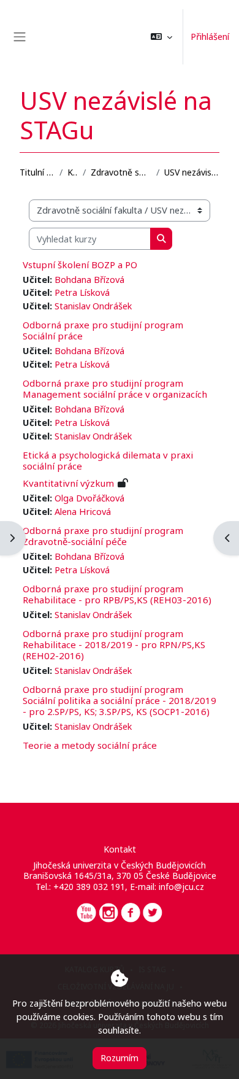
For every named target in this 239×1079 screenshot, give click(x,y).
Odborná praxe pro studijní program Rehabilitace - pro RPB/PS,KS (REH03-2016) (117, 594)
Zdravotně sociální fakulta (121, 172)
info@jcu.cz (181, 886)
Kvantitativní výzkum (68, 483)
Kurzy (72, 172)
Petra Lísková (82, 292)
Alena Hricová (83, 511)
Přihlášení (210, 36)
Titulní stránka (37, 172)
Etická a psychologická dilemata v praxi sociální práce (108, 460)
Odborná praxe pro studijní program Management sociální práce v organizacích (115, 388)
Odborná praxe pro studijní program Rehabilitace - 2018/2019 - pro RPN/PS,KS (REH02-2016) (114, 644)
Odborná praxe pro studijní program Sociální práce (103, 330)
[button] (161, 37)
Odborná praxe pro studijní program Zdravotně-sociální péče (103, 535)
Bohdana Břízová (89, 279)
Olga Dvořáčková (89, 498)
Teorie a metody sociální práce (90, 745)
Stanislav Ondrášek (93, 306)
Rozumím (119, 1057)
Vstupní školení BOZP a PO (80, 264)
